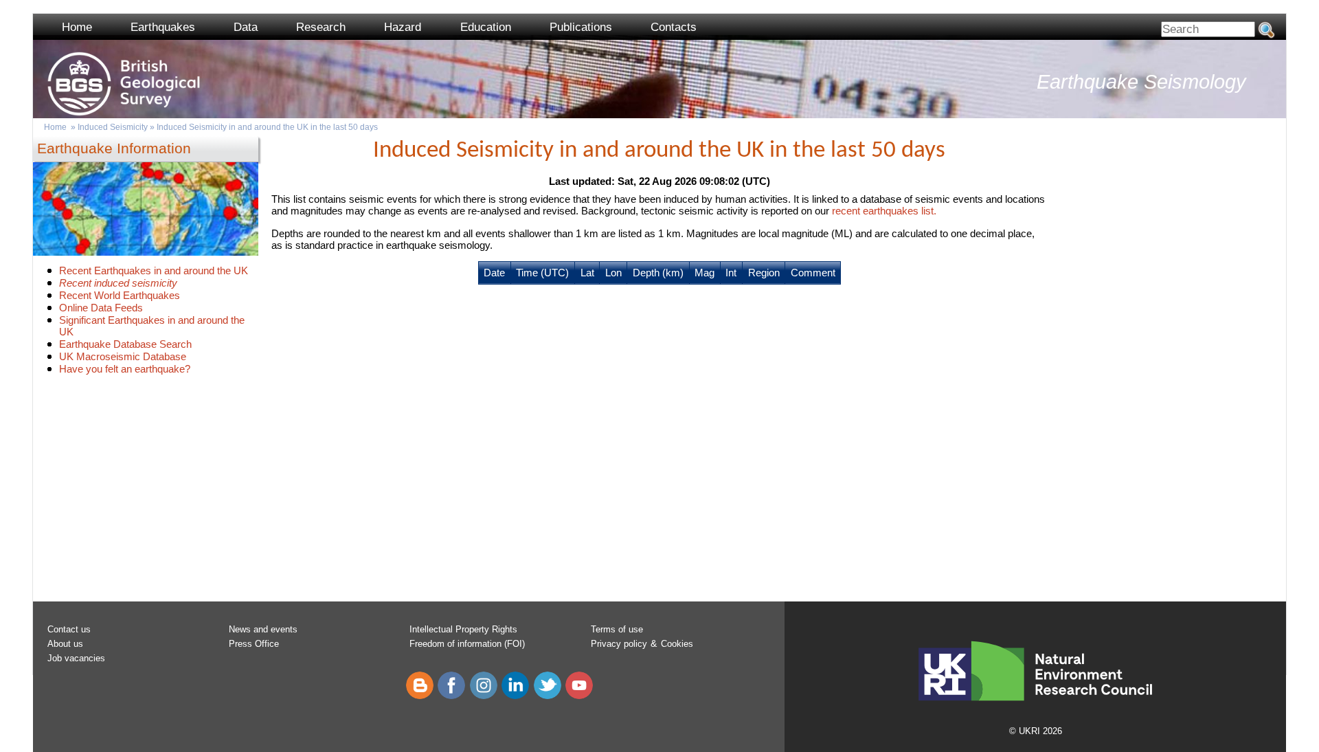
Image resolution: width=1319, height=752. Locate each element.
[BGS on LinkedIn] (515, 696)
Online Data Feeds (101, 307)
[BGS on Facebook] (451, 696)
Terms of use (617, 629)
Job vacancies (76, 658)
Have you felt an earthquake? (124, 369)
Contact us (69, 629)
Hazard (402, 27)
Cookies (677, 644)
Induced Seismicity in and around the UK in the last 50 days (267, 127)
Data (246, 27)
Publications (581, 27)
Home (77, 27)
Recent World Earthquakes (119, 295)
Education (485, 27)
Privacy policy (619, 644)
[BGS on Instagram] (483, 696)
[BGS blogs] (419, 696)
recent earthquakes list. (884, 211)
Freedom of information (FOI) (467, 644)
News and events (263, 629)
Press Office (254, 644)
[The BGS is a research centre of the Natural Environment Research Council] (1035, 716)
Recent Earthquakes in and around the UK (153, 270)
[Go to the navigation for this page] (37, 93)
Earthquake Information (114, 148)
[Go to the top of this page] (37, 76)
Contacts (674, 27)
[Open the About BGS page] (37, 60)
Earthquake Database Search (125, 344)
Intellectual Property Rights (463, 629)
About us (65, 644)
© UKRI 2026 (1035, 731)
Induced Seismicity (113, 127)
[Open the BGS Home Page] (37, 42)
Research (321, 27)
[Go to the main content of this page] (37, 110)
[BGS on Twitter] (547, 696)
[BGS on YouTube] (579, 696)
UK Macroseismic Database (122, 356)
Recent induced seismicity (118, 283)
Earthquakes (163, 27)
